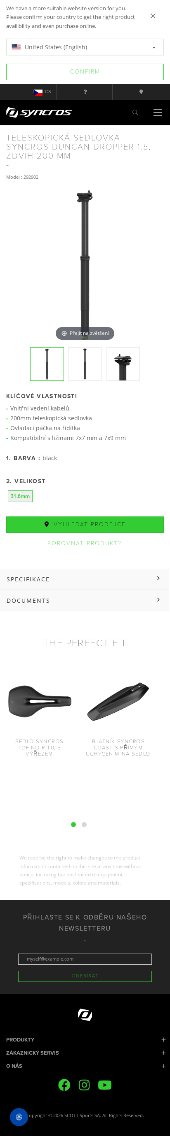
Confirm (85, 71)
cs (48, 91)
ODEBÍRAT (85, 976)
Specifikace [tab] (28, 579)
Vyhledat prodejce (88, 524)
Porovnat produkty (85, 543)
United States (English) (55, 47)
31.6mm (20, 496)
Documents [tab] (28, 600)
